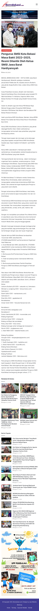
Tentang (14, 607)
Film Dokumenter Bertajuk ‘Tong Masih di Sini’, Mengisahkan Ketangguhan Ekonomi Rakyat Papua (25, 440)
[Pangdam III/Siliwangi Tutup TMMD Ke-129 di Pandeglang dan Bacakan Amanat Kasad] (10, 413)
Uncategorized (6, 50)
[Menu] (37, 5)
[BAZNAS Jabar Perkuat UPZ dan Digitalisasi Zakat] (29, 413)
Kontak (30, 607)
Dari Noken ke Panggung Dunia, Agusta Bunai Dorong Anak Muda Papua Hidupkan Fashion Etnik (25, 449)
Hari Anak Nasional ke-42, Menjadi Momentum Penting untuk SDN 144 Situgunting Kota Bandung (23, 523)
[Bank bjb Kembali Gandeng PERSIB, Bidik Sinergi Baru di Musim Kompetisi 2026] (6, 469)
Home (8, 607)
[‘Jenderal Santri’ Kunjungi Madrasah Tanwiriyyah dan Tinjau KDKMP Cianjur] (6, 488)
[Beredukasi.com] (12, 4)
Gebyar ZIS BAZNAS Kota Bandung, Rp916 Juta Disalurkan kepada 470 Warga (23, 504)
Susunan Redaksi (22, 607)
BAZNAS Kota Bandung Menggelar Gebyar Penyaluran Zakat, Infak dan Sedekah (24, 495)
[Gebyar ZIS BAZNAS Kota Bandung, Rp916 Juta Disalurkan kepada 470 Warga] (6, 504)
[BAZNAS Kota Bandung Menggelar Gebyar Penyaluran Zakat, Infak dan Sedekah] (6, 496)
